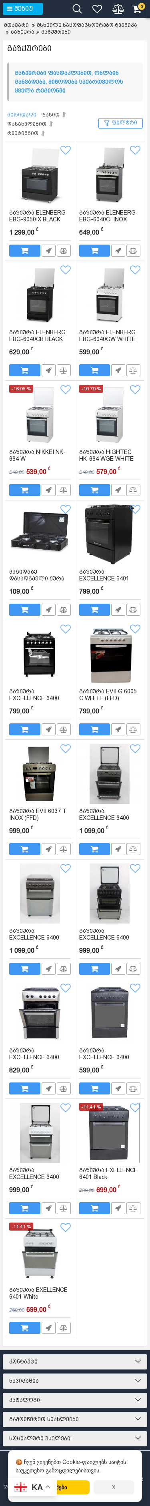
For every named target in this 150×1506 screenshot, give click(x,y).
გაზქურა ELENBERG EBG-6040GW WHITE (108, 339)
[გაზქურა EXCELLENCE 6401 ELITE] (110, 534)
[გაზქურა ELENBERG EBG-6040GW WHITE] (110, 295)
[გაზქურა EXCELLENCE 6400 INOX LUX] (40, 1013)
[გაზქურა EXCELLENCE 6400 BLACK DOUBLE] (110, 893)
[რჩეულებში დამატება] (65, 150)
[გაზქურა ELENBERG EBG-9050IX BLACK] (40, 175)
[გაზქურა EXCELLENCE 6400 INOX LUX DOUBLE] (40, 893)
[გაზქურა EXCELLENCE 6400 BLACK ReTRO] (40, 654)
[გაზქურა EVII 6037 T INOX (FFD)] (40, 774)
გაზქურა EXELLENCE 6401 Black (108, 1177)
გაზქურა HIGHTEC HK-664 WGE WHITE (106, 459)
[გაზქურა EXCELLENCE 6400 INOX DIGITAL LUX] (110, 774)
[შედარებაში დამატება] (64, 251)
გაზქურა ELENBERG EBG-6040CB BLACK (37, 339)
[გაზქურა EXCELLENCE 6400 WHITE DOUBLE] (40, 1133)
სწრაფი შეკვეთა (49, 251)
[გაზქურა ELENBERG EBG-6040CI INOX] (110, 175)
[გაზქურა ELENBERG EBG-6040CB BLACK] (40, 295)
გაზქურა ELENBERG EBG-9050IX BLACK (37, 219)
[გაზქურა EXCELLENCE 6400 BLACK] (110, 1013)
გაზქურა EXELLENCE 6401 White (38, 1297)
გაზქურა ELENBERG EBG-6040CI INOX (107, 219)
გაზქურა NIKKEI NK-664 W (37, 459)
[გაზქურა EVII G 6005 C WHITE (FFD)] (110, 654)
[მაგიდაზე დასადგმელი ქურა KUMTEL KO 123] (40, 534)
